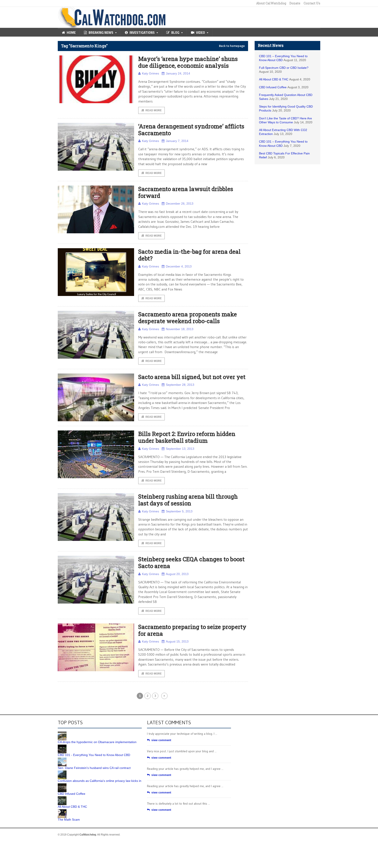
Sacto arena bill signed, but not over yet (191, 377)
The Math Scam (69, 819)
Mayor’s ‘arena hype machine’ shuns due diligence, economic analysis (188, 62)
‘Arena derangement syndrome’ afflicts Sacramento (191, 129)
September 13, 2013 (180, 448)
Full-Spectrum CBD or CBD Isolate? (283, 67)
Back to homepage (232, 45)
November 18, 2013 (179, 329)
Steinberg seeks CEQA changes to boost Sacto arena (191, 562)
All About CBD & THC (273, 79)
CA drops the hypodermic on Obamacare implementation (97, 742)
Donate (294, 3)
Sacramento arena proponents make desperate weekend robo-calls (187, 317)
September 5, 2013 (179, 511)
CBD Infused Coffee (273, 87)
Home (71, 32)
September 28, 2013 (180, 384)
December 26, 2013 (179, 203)
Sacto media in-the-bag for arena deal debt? (189, 255)
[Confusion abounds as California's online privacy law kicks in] (62, 772)
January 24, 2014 (178, 73)
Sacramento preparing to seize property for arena (192, 630)
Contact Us (312, 3)
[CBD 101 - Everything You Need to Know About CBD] (62, 746)
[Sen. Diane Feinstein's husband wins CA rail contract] (62, 759)
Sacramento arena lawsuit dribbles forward (185, 192)
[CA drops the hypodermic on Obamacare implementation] (62, 733)
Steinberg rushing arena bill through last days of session (188, 500)
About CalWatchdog (271, 3)
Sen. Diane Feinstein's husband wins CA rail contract (94, 768)
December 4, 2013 (179, 266)
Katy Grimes (150, 73)
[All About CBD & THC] (62, 798)
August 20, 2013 (177, 574)
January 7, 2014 (177, 141)
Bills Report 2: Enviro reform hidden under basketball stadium (186, 437)
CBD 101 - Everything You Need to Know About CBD (94, 755)
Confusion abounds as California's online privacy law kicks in (99, 781)
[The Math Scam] (62, 811)
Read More (153, 110)
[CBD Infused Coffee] (62, 785)
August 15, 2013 (177, 641)
